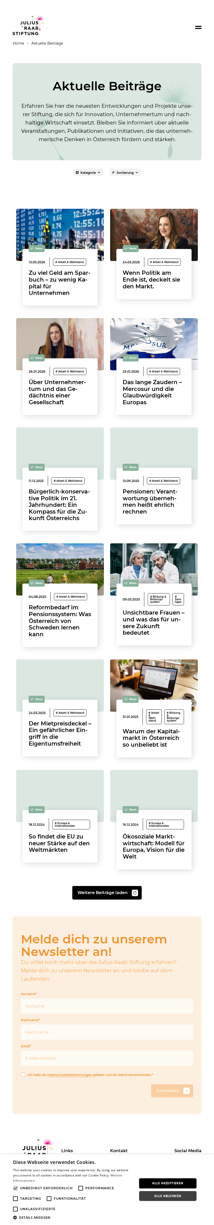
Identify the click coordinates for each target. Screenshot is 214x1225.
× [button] (208, 1160)
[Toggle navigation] (198, 27)
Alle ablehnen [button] (167, 1196)
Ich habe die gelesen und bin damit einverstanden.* (90, 1075)
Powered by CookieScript (190, 1222)
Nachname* (30, 1020)
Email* (26, 1046)
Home (18, 43)
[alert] (107, 1189)
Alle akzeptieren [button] (167, 1183)
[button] (73, 1217)
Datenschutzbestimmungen (69, 1075)
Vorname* (29, 994)
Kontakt (119, 1150)
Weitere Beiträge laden (103, 892)
